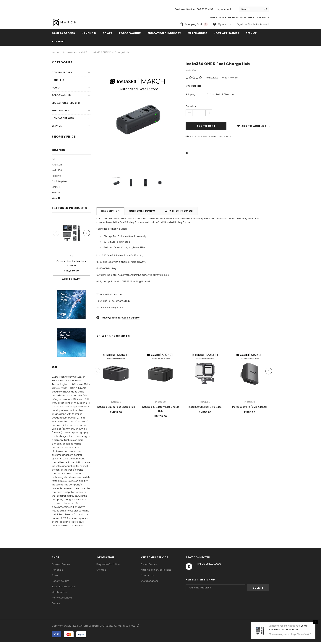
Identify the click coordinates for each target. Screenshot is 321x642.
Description (110, 211)
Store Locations (149, 581)
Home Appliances (226, 33)
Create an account (258, 24)
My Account (224, 9)
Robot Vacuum (130, 33)
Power (108, 33)
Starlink (56, 192)
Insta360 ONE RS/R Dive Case (205, 406)
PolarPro (56, 175)
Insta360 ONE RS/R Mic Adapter (249, 406)
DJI (53, 159)
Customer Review (142, 211)
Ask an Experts (131, 317)
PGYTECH (57, 164)
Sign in (240, 24)
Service (251, 33)
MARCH (56, 187)
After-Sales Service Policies (156, 569)
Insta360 (57, 170)
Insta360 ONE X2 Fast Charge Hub (116, 406)
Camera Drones (63, 33)
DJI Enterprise (59, 181)
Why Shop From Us (179, 211)
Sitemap (101, 569)
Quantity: (191, 106)
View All (56, 198)
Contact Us (147, 575)
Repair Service (149, 564)
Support (58, 41)
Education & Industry (164, 33)
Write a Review (230, 77)
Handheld (89, 33)
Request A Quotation (108, 564)
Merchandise (197, 33)
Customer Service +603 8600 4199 (193, 9)
